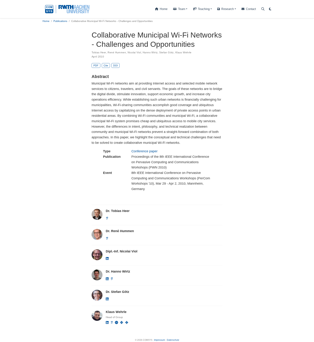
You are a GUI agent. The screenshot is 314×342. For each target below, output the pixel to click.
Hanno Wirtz (150, 52)
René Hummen (117, 52)
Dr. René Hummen (120, 231)
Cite (106, 65)
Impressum (159, 340)
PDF (95, 65)
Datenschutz (173, 340)
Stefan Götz (166, 52)
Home (46, 21)
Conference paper (144, 151)
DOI (115, 65)
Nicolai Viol (134, 52)
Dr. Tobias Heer (118, 211)
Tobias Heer (99, 52)
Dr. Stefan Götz (117, 292)
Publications (60, 21)
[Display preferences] (270, 9)
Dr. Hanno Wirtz (118, 271)
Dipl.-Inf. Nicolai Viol (121, 251)
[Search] (263, 9)
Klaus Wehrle (183, 52)
